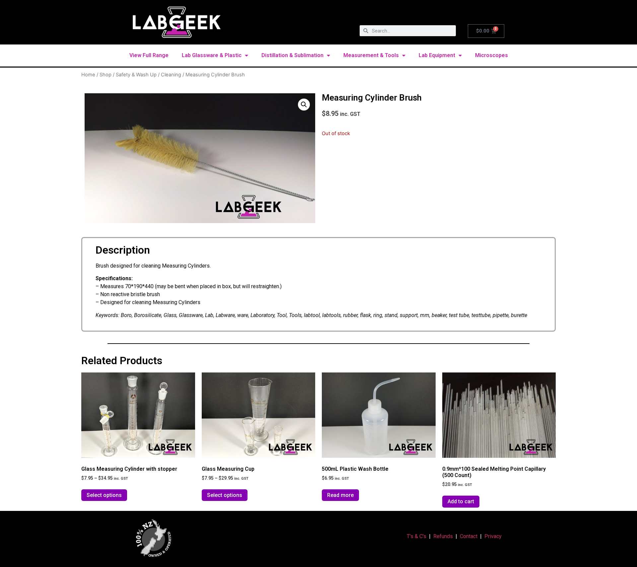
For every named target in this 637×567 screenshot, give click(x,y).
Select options (104, 495)
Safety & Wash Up (136, 75)
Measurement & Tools (371, 55)
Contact (468, 536)
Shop (105, 75)
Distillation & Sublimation (292, 55)
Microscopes (491, 55)
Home (88, 75)
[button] (304, 105)
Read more (340, 495)
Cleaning (171, 75)
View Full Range (149, 55)
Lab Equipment (437, 55)
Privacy (493, 536)
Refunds (443, 536)
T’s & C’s (416, 536)
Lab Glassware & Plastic (212, 55)
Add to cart (461, 501)
